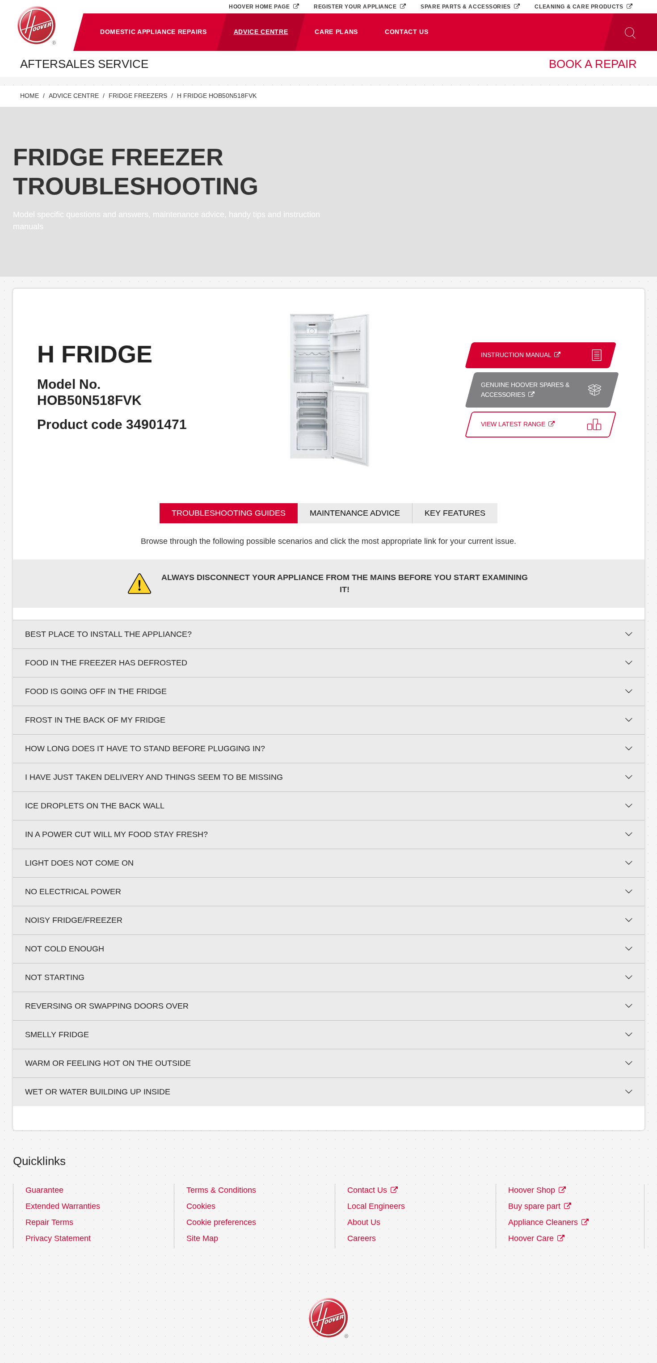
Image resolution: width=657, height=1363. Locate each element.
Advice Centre (74, 96)
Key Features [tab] (455, 513)
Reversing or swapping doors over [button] (107, 1005)
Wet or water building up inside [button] (97, 1091)
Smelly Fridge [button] (57, 1034)
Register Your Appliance (356, 6)
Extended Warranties (62, 1206)
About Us (363, 1222)
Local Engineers (376, 1206)
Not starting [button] (54, 977)
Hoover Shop (532, 1190)
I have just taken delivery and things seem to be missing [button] (154, 777)
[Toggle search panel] (630, 32)
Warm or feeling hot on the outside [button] (108, 1063)
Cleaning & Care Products (580, 6)
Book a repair (593, 64)
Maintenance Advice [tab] (355, 513)
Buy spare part (535, 1206)
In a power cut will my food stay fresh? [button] (116, 834)
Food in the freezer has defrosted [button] (106, 662)
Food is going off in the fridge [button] (96, 691)
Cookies (200, 1206)
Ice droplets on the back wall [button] (94, 805)
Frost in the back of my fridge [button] (95, 719)
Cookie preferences (221, 1222)
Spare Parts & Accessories (466, 6)
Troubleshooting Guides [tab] (229, 513)
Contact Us (368, 1190)
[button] (153, 32)
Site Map (202, 1238)
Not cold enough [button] (64, 948)
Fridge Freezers (138, 96)
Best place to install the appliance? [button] (108, 634)
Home (29, 96)
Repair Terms (49, 1222)
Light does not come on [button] (79, 862)
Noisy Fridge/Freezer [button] (73, 920)
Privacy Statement (58, 1238)
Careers (361, 1238)
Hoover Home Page (260, 6)
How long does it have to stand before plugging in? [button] (145, 748)
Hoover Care (532, 1238)
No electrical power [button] (73, 891)
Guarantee (44, 1190)
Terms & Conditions (221, 1190)
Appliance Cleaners (544, 1222)
